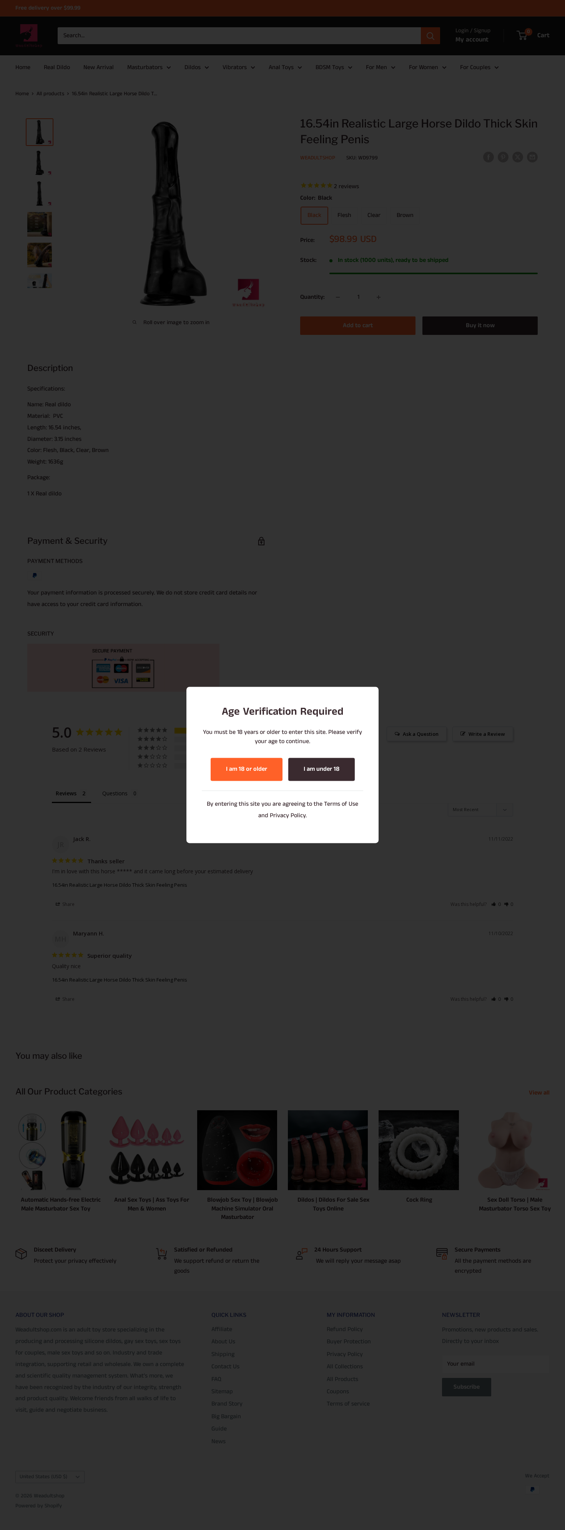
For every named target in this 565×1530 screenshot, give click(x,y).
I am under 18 (321, 769)
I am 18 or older (246, 769)
